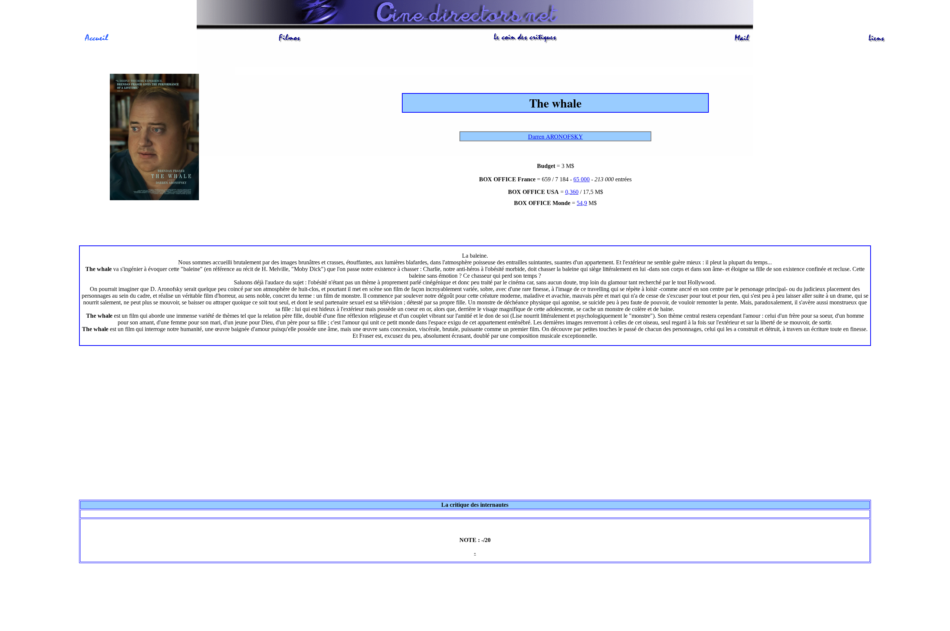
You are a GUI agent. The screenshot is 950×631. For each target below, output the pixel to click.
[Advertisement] (475, 435)
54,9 (582, 203)
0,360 (572, 192)
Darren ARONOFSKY (555, 136)
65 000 (581, 179)
